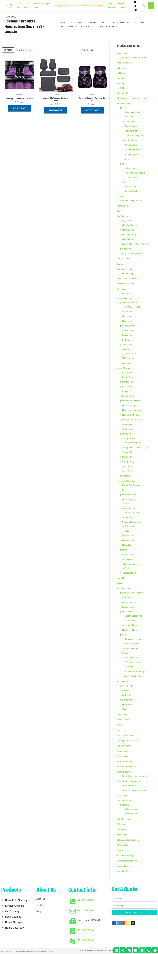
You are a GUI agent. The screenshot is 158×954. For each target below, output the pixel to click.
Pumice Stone (131, 145)
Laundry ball (127, 535)
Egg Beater (127, 704)
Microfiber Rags (132, 643)
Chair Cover (127, 316)
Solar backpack (124, 819)
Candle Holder (128, 311)
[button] (9, 5)
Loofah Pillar (130, 620)
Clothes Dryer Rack (125, 283)
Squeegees (127, 559)
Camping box (123, 205)
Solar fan (121, 824)
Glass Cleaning (128, 508)
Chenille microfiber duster (129, 278)
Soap (127, 159)
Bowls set (126, 690)
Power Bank (122, 751)
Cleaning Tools (129, 239)
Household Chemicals (132, 522)
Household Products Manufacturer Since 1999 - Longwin (24, 26)
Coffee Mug (127, 293)
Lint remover (128, 540)
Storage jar (127, 452)
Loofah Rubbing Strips (135, 135)
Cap (118, 211)
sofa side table (124, 800)
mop (119, 730)
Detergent (129, 526)
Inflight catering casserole (134, 57)
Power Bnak (122, 756)
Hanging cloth (128, 325)
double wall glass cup (132, 200)
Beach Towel (130, 186)
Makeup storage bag (131, 410)
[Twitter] (135, 6)
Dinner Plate (127, 699)
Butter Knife (127, 377)
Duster (128, 568)
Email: (35, 3)
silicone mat (130, 353)
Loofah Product (129, 611)
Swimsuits (121, 850)
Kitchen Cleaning (124, 588)
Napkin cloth (128, 330)
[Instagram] (135, 10)
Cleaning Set (128, 229)
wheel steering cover (126, 866)
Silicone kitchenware (126, 766)
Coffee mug (127, 273)
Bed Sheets (122, 78)
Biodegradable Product (132, 592)
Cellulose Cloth (131, 657)
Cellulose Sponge (132, 662)
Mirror (120, 725)
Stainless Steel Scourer (132, 676)
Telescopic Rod (129, 572)
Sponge (125, 653)
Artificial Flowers (124, 62)
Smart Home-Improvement (134, 776)
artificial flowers (129, 302)
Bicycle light (122, 93)
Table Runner (128, 358)
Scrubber (129, 666)
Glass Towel (127, 248)
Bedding (120, 83)
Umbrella (126, 475)
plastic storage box (134, 442)
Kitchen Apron (128, 607)
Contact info (81, 890)
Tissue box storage (126, 855)
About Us (112, 7)
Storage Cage (123, 845)
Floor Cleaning (128, 499)
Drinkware (121, 289)
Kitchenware (122, 681)
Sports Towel (131, 191)
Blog (110, 3)
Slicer (124, 709)
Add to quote (19, 108)
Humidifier (121, 578)
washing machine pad (127, 860)
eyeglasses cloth (130, 602)
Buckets (125, 490)
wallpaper (126, 363)
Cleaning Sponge (130, 234)
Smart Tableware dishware (134, 790)
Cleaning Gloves (129, 225)
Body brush (130, 121)
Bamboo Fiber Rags (133, 639)
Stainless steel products (128, 840)
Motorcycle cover (125, 735)
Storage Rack (128, 457)
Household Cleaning (126, 481)
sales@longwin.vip (86, 910)
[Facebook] (135, 2)
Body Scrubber (131, 126)
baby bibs (121, 68)
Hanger (125, 391)
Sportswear (122, 834)
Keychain (121, 583)
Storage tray (128, 461)
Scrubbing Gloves (132, 149)
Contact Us (41, 904)
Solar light (122, 829)
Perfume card (128, 340)
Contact (120, 3)
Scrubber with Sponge (135, 671)
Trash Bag (126, 471)
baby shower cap (132, 112)
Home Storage (123, 368)
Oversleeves (127, 554)
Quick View (19, 89)
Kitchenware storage (131, 400)
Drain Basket (128, 597)
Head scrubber (131, 130)
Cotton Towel (131, 168)
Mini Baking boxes (130, 415)
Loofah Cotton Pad (133, 615)
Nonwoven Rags (132, 648)
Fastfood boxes (129, 381)
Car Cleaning (122, 216)
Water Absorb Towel (131, 253)
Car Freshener (123, 258)
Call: (18, 3)
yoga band (122, 871)
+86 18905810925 (86, 900)
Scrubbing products (133, 154)
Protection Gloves (125, 761)
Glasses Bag (127, 386)
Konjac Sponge (131, 177)
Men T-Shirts (123, 719)
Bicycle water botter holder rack (132, 98)
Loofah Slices (131, 625)
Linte (124, 549)
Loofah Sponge (132, 140)
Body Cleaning (123, 103)
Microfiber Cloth (132, 512)
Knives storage (129, 405)
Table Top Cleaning (130, 564)
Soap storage (128, 429)
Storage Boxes (129, 438)
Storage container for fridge (135, 447)
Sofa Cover (122, 795)
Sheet (125, 87)
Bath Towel (130, 116)
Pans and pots (123, 745)
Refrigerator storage (131, 419)
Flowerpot (127, 321)
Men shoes (122, 714)
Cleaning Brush (129, 494)
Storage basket (129, 433)
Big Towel (126, 220)
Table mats (127, 349)
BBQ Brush (127, 372)
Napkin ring (127, 335)
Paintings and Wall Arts (127, 740)
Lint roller (126, 545)
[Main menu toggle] (151, 5)
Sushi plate (127, 466)
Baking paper (128, 685)
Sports (125, 182)
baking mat (122, 73)
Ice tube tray (128, 396)
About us (40, 898)
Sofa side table (131, 809)
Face (124, 163)
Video (123, 7)
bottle (120, 196)
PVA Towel (129, 517)
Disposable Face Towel (135, 172)
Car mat (120, 264)
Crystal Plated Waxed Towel (135, 244)
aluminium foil (123, 53)
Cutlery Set (127, 695)
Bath (124, 107)
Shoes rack (127, 424)
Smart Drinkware (124, 771)
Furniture (126, 804)
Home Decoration (125, 298)
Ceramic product (124, 269)
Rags (124, 634)
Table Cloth (127, 344)
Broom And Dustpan (131, 485)
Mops (127, 503)
